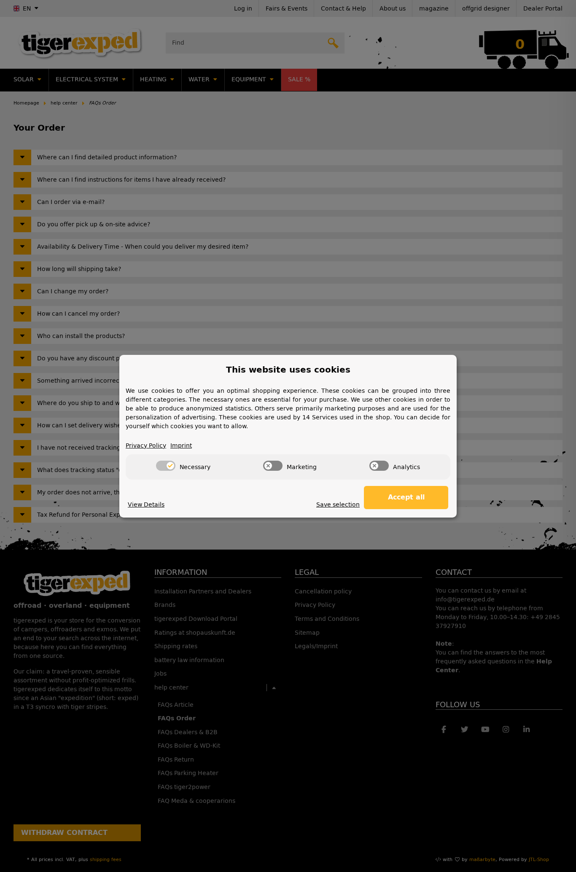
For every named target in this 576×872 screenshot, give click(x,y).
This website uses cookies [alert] (288, 370)
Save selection (338, 504)
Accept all (406, 497)
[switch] (165, 466)
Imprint (181, 445)
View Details (146, 504)
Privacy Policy (146, 445)
